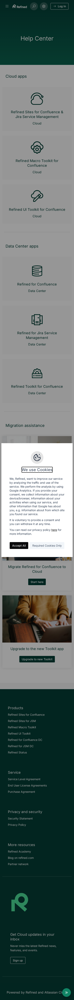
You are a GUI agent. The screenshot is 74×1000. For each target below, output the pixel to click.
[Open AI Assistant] (66, 992)
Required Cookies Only (47, 545)
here (54, 529)
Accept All (19, 545)
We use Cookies (37, 469)
